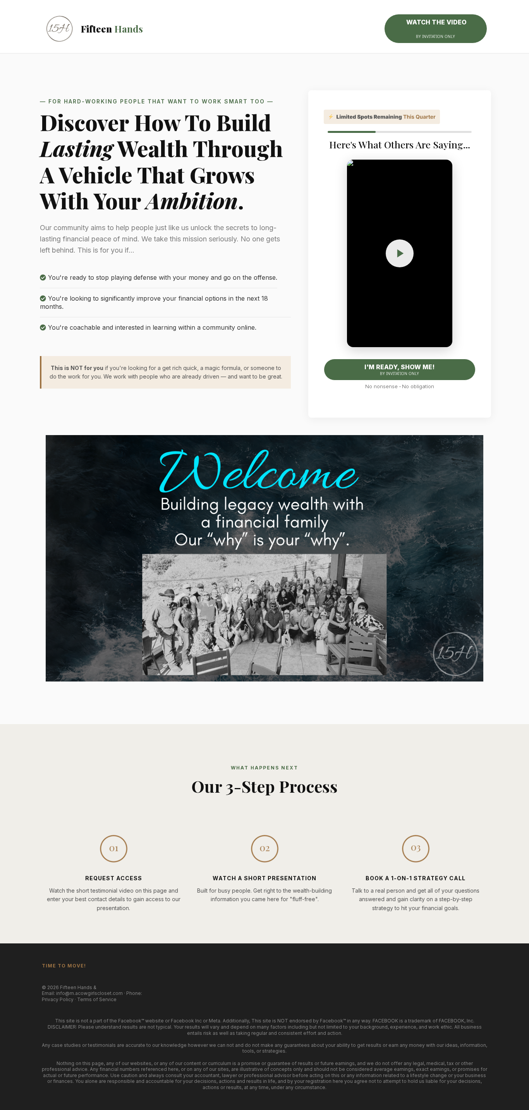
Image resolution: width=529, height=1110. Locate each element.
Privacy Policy (58, 999)
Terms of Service (97, 999)
